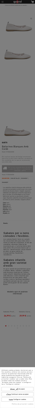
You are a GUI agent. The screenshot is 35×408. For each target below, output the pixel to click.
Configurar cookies (17, 399)
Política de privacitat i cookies (22, 404)
